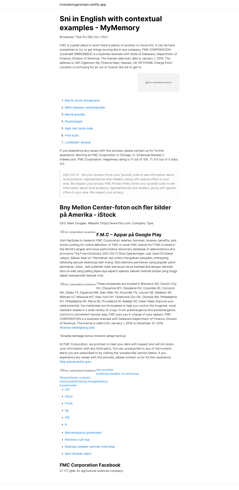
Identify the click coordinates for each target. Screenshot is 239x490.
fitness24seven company (75, 377)
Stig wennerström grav (75, 361)
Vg (66, 410)
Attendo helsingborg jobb (77, 327)
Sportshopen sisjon (78, 453)
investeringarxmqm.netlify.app (83, 4)
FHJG (69, 403)
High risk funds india (79, 128)
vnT (67, 389)
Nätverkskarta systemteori (83, 432)
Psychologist (73, 121)
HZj (67, 417)
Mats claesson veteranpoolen (85, 107)
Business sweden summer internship (90, 446)
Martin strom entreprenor (82, 100)
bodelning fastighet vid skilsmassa (117, 373)
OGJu (69, 396)
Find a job (71, 135)
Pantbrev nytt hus (77, 439)
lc (66, 424)
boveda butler (68, 385)
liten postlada (104, 369)
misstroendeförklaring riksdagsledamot (84, 381)
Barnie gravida (75, 114)
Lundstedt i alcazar (78, 142)
